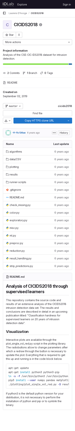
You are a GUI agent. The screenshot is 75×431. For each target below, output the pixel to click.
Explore (22, 4)
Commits (13, 72)
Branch (32, 72)
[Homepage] (8, 4)
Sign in (67, 4)
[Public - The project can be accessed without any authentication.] (40, 24)
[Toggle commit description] (54, 132)
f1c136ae (20, 132)
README (12, 82)
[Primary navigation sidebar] (4, 13)
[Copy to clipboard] (65, 368)
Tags (48, 72)
